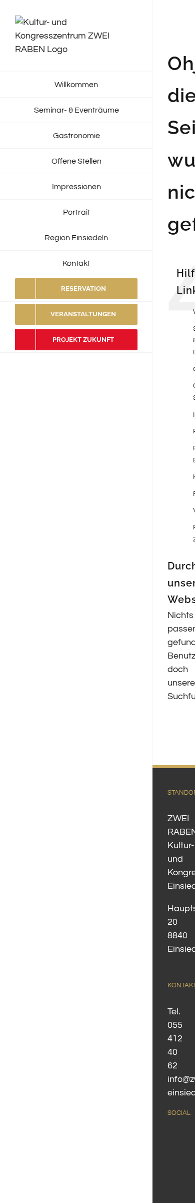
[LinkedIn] (171, 1157)
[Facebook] (171, 1139)
